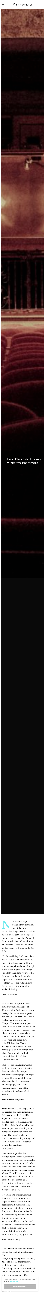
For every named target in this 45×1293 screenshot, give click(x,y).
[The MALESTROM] (22, 4)
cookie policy (13, 1281)
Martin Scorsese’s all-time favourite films (17, 1254)
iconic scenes (8, 1221)
